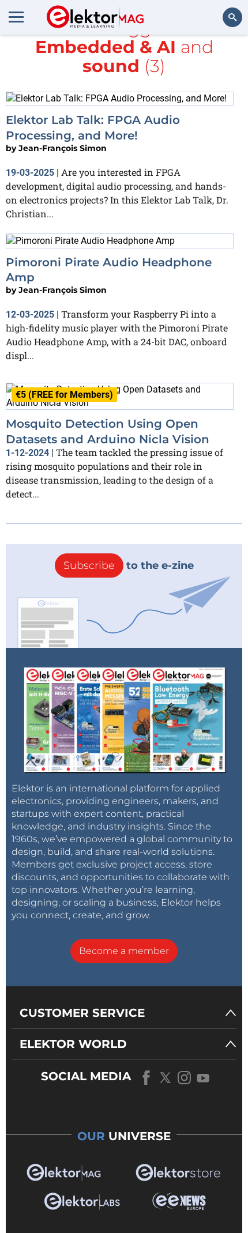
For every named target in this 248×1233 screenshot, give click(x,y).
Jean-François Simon (62, 148)
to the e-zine (128, 565)
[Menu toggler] (16, 16)
